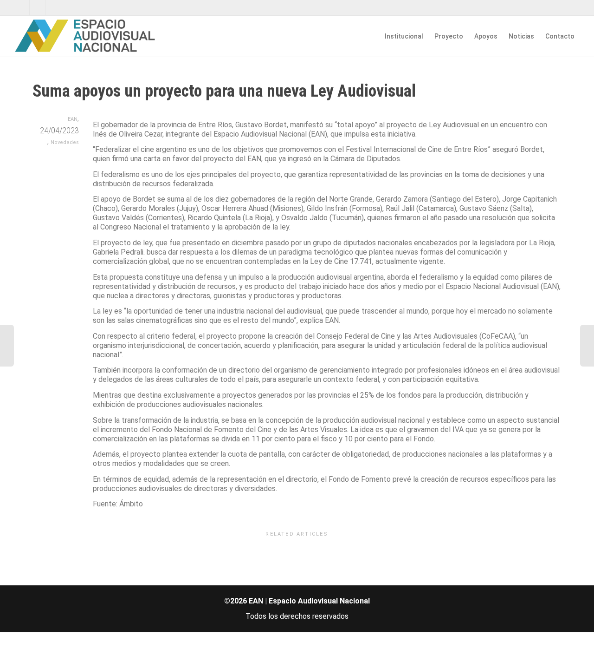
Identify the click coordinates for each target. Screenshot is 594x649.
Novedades (65, 142)
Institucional (404, 36)
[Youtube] (53, 7)
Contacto (560, 36)
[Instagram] (69, 7)
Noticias (521, 36)
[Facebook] (37, 7)
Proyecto (448, 36)
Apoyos (485, 36)
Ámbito (131, 503)
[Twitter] (22, 7)
